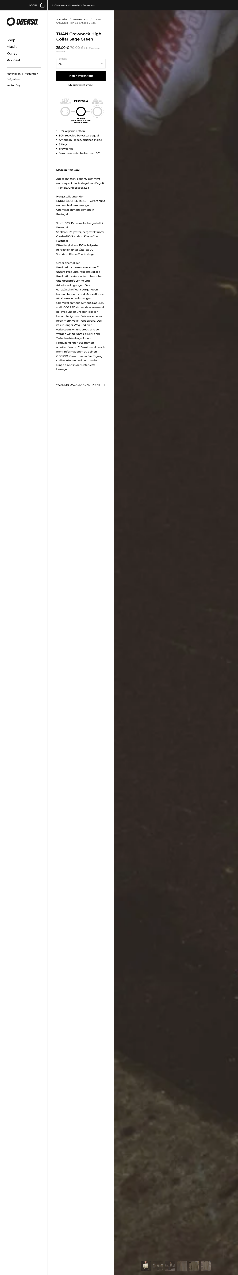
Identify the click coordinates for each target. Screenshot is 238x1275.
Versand (60, 51)
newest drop (80, 19)
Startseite (61, 19)
